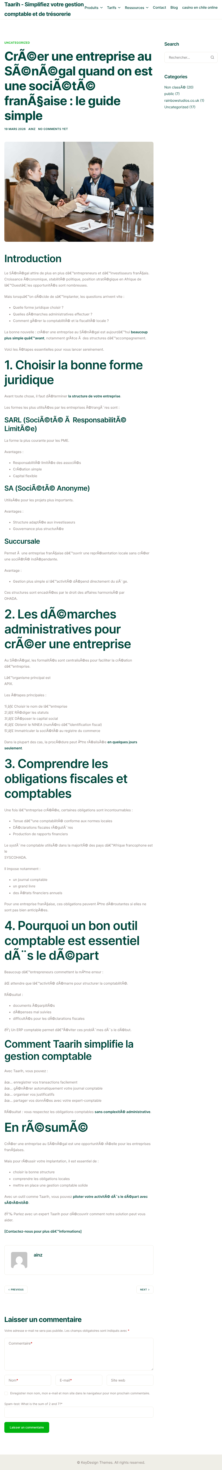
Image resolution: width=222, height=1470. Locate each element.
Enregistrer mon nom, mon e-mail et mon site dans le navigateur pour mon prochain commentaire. (80, 1393)
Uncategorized (17, 43)
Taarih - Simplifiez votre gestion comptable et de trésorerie (44, 9)
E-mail (66, 1380)
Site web (118, 1380)
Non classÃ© (175, 87)
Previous (17, 1289)
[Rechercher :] (191, 58)
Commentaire (20, 1343)
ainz (32, 129)
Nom (13, 1380)
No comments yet (53, 129)
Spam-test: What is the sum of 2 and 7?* (33, 1404)
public (169, 94)
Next (143, 1289)
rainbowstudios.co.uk (181, 100)
